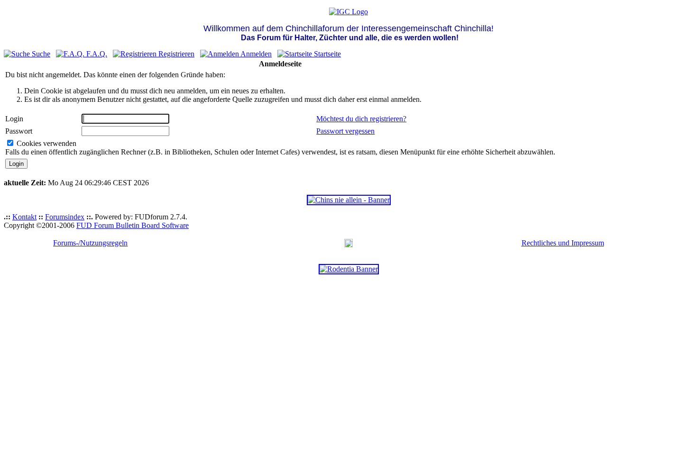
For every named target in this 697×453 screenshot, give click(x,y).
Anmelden (255, 54)
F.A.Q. (95, 54)
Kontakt (24, 217)
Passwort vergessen (345, 131)
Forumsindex (64, 217)
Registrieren (175, 54)
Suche (40, 54)
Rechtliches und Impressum (563, 243)
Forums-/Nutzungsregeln (90, 243)
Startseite (326, 54)
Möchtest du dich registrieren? (361, 119)
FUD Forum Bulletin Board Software (132, 225)
